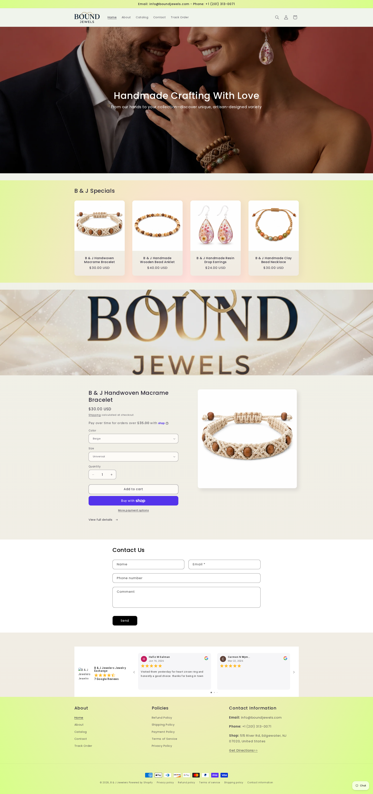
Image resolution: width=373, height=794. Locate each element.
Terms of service (209, 782)
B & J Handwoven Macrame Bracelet (99, 260)
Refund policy (186, 782)
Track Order (83, 746)
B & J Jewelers (119, 782)
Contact (80, 739)
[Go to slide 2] (214, 692)
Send (125, 620)
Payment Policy (163, 732)
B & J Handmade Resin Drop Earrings (215, 260)
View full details (101, 520)
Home (79, 718)
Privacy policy (165, 782)
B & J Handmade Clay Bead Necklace (273, 260)
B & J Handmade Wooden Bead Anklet (157, 260)
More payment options (133, 510)
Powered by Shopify (141, 782)
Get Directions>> (243, 750)
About (79, 725)
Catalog (80, 732)
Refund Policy (162, 718)
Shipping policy (233, 782)
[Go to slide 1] (211, 692)
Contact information (260, 782)
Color (92, 430)
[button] (277, 17)
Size (91, 448)
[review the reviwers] (206, 659)
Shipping (95, 415)
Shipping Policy (163, 725)
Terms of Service (164, 739)
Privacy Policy (162, 746)
